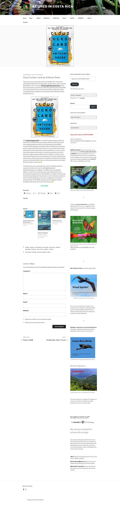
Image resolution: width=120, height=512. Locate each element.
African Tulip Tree (56, 220)
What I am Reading (43, 232)
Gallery (38, 18)
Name (25, 293)
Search (72, 103)
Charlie (40, 74)
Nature (28, 249)
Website (26, 310)
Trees (51, 249)
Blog (30, 18)
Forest (57, 247)
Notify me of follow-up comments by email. (38, 319)
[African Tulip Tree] (58, 214)
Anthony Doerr (30, 252)
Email (25, 302)
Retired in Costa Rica (52, 6)
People (33, 249)
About (89, 18)
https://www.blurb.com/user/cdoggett (80, 141)
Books (32, 247)
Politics (40, 249)
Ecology (52, 247)
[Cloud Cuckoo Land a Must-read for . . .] (29, 214)
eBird (72, 456)
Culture (45, 247)
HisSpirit (80, 18)
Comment (27, 271)
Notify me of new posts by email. (35, 322)
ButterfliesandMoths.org (78, 461)
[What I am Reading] (44, 220)
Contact (25, 22)
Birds (27, 247)
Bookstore (47, 18)
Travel (64, 18)
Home (24, 18)
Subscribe (74, 84)
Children (38, 247)
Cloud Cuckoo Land (32, 140)
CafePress (56, 18)
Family (72, 18)
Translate (82, 98)
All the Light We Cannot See (50, 85)
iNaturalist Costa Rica (77, 466)
